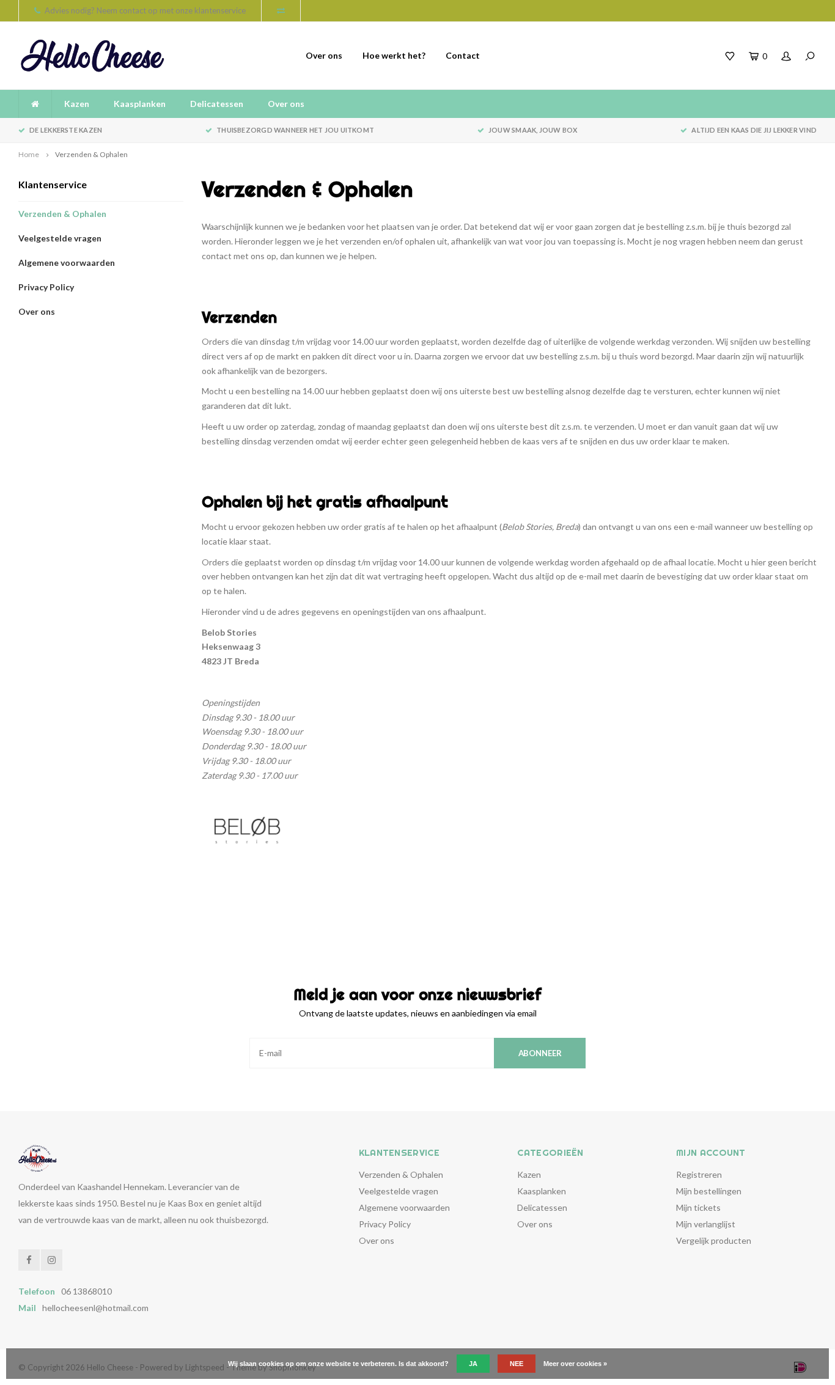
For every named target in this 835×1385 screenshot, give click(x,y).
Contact (463, 55)
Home (28, 154)
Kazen (76, 103)
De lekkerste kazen (65, 130)
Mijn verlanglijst (705, 1224)
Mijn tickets (698, 1207)
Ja (473, 1363)
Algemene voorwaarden (66, 262)
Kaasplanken (140, 103)
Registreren (699, 1174)
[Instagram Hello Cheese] (51, 1260)
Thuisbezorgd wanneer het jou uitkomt (295, 130)
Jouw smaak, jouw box (532, 130)
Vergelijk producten (713, 1240)
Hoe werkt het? (393, 55)
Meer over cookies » (575, 1363)
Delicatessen (216, 103)
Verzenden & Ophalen (91, 154)
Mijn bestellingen (708, 1191)
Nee (516, 1363)
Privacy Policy (46, 287)
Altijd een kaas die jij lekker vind (754, 130)
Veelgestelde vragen (59, 238)
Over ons (324, 55)
